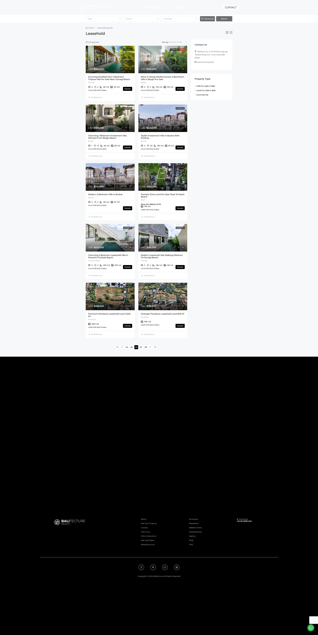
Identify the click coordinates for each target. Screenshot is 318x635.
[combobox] (104, 18)
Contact (144, 528)
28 (146, 347)
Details (127, 89)
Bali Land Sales (147, 540)
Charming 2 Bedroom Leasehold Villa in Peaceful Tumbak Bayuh (108, 256)
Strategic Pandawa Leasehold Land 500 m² (162, 314)
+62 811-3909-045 (244, 521)
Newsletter (194, 523)
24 (127, 347)
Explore (192, 536)
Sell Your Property (149, 523)
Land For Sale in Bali (206, 90)
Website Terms (195, 528)
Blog (191, 540)
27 (141, 347)
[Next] (150, 347)
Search (224, 19)
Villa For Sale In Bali (206, 86)
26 (136, 347)
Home (91, 28)
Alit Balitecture (96, 97)
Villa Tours (145, 532)
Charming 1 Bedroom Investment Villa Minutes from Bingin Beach (107, 136)
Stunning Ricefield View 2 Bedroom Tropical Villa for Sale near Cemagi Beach (109, 78)
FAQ (191, 544)
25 (131, 347)
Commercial (202, 95)
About (143, 519)
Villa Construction (149, 536)
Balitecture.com (148, 544)
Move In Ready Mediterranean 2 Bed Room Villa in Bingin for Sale (162, 78)
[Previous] (117, 347)
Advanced (209, 19)
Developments (195, 532)
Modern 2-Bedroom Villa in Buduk (105, 194)
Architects (193, 519)
